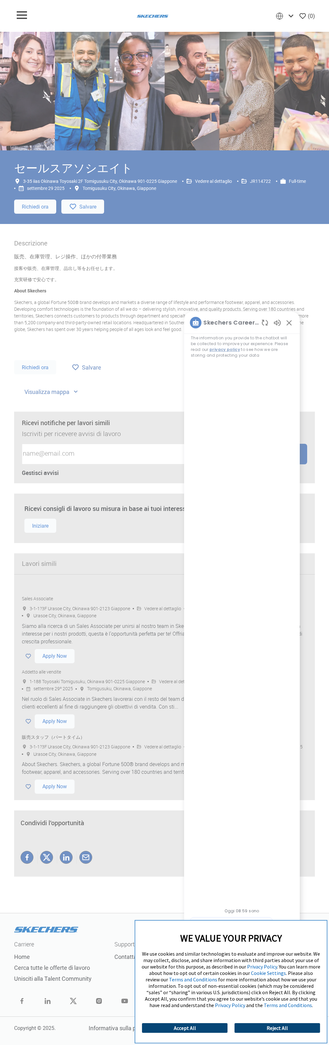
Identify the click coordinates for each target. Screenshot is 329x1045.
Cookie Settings (268, 973)
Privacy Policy (262, 966)
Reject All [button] (277, 1028)
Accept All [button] (185, 1028)
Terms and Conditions (193, 979)
